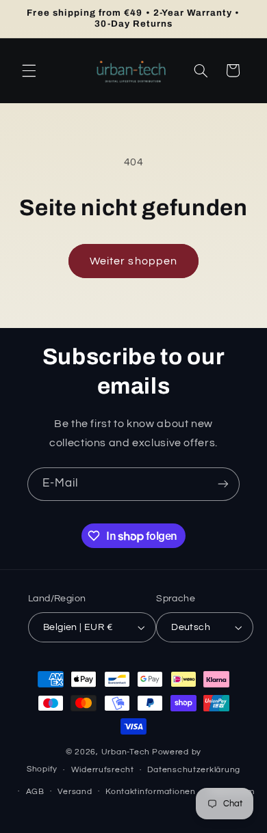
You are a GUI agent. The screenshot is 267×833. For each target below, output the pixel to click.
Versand (75, 791)
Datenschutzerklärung (193, 770)
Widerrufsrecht (102, 770)
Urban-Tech (125, 752)
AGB (35, 791)
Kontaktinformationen (150, 791)
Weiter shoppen (133, 261)
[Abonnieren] (223, 484)
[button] (28, 70)
